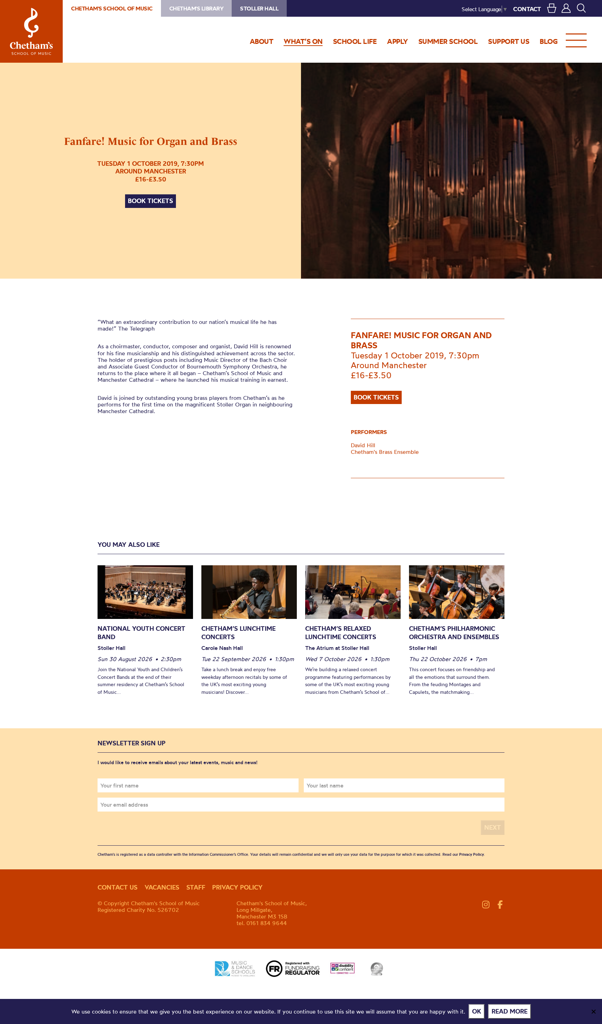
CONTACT (527, 9)
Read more (509, 1011)
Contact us (118, 887)
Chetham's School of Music (31, 31)
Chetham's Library (196, 8)
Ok (476, 1011)
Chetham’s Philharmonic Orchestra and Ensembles (454, 633)
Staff (195, 887)
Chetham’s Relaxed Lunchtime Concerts (340, 633)
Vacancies (162, 887)
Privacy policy (237, 887)
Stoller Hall (259, 8)
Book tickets (150, 201)
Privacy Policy (471, 854)
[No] (593, 1011)
